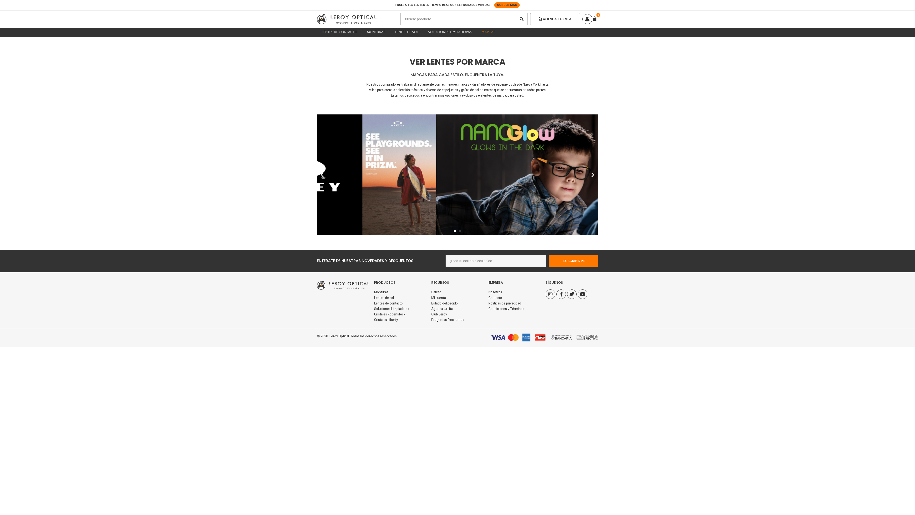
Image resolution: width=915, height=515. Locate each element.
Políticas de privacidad (504, 303)
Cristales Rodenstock (389, 314)
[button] (322, 175)
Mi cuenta (438, 297)
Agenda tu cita (442, 308)
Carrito (436, 292)
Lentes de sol (406, 32)
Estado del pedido (444, 303)
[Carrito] (594, 18)
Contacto (495, 297)
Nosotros (495, 292)
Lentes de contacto (339, 32)
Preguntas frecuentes (447, 319)
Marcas (488, 32)
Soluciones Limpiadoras (450, 32)
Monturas (376, 32)
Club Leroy (439, 314)
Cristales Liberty (386, 319)
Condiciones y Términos (506, 308)
